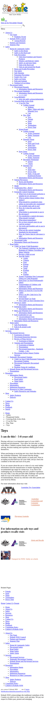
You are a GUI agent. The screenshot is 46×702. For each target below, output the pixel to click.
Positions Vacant (20, 37)
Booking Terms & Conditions (24, 367)
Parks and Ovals (33, 143)
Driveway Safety (20, 303)
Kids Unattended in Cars (23, 315)
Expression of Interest (22, 335)
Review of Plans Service (23, 339)
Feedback (8, 407)
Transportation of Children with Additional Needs (30, 285)
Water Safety (14, 323)
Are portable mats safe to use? (29, 206)
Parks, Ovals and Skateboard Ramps (34, 175)
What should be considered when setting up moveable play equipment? (32, 203)
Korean (25, 264)
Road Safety (14, 244)
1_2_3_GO (23, 95)
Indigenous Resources (17, 387)
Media (7, 405)
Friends (30, 119)
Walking (31, 107)
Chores (30, 164)
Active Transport (34, 133)
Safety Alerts (14, 329)
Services (8, 331)
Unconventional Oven (26, 317)
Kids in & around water (22, 327)
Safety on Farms (20, 79)
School (30, 162)
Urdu (25, 272)
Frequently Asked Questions (24, 192)
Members (6, 691)
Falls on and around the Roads (29, 67)
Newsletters (14, 383)
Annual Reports (19, 41)
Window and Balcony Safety (29, 61)
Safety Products (15, 395)
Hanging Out (27, 166)
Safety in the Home (21, 51)
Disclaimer (16, 691)
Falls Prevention (20, 55)
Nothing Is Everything (22, 83)
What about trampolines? (27, 220)
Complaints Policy (11, 627)
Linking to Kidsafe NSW (14, 629)
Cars (29, 113)
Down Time (32, 127)
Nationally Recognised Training (21, 357)
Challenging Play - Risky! (23, 188)
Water (30, 123)
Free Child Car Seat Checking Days (31, 301)
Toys (29, 117)
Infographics (14, 385)
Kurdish (26, 270)
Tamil (25, 268)
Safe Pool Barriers (20, 325)
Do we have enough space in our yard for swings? (30, 223)
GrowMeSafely (19, 97)
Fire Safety (18, 71)
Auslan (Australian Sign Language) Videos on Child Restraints (31, 277)
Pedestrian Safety (20, 307)
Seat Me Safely (24, 256)
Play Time (26, 115)
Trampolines (32, 125)
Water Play (31, 145)
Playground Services (17, 333)
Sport (29, 121)
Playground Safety (16, 85)
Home (7, 413)
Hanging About (28, 139)
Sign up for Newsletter (9, 23)
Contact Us (9, 401)
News (7, 403)
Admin (11, 691)
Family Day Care (20, 77)
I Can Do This (24, 103)
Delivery (13, 397)
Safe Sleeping (19, 73)
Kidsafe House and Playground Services (24, 369)
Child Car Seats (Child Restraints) (26, 246)
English (26, 274)
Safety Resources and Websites (25, 391)
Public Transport (33, 135)
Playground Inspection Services (25, 337)
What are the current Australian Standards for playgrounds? (30, 231)
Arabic (25, 258)
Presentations (23, 347)
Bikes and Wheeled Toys (23, 311)
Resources (9, 373)
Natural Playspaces (21, 180)
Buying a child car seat (27, 254)
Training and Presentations (23, 343)
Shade (16, 186)
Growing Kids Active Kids (23, 101)
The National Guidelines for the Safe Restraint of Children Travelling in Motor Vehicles (32, 250)
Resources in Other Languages (20, 389)
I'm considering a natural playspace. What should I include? (31, 217)
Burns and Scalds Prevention (24, 69)
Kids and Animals (20, 81)
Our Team (13, 35)
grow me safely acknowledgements (31, 99)
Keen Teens (23, 151)
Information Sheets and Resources (31, 89)
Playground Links (20, 240)
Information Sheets (16, 375)
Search (7, 409)
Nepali (25, 266)
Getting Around (28, 105)
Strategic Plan (15, 45)
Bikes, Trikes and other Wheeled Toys (36, 110)
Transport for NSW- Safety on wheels (24, 559)
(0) (6, 21)
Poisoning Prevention (21, 75)
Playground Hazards (21, 87)
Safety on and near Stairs (27, 63)
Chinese (26, 260)
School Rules (23, 129)
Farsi (25, 262)
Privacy (22, 691)
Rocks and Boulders (26, 182)
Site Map (27, 691)
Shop (7, 393)
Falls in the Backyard (26, 65)
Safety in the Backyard (22, 53)
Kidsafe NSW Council (18, 39)
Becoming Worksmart (31, 160)
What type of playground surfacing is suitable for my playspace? (32, 195)
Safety (7, 47)
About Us (8, 33)
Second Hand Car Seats (27, 299)
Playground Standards (22, 91)
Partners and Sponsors (17, 43)
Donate (19, 23)
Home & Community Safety (20, 49)
